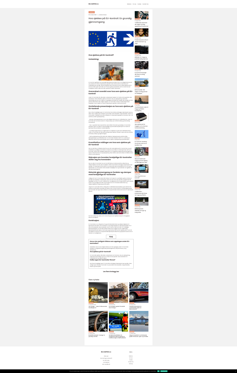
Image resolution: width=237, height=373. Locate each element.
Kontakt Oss (145, 4)
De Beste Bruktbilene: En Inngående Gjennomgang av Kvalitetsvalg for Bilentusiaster (117, 336)
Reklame (129, 4)
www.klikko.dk (107, 364)
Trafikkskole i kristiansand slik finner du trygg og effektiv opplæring (141, 193)
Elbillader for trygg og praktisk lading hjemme (141, 58)
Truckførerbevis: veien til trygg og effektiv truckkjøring (141, 108)
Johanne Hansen (103, 14)
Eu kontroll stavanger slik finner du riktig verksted (141, 74)
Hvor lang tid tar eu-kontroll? (140, 177)
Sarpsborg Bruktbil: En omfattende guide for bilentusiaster (135, 308)
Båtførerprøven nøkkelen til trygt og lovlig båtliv (140, 210)
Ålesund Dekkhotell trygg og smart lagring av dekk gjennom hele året (141, 160)
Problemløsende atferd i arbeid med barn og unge (141, 41)
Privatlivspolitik (164, 371)
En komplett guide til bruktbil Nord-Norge (117, 307)
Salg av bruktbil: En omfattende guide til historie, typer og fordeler (138, 335)
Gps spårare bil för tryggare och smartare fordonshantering (141, 126)
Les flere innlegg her (111, 271)
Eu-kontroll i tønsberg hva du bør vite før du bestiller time (141, 143)
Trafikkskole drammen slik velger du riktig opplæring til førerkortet (141, 24)
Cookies (139, 4)
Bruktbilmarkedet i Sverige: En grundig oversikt (97, 335)
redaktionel (92, 12)
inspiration (137, 18)
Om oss (134, 4)
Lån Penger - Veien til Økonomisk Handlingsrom (98, 307)
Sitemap (131, 363)
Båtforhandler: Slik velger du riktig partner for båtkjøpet (141, 91)
